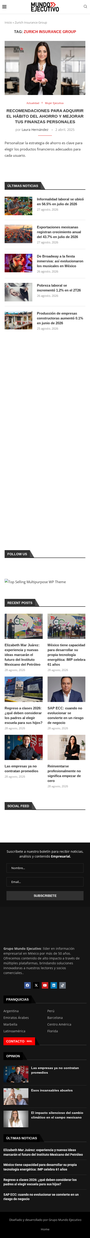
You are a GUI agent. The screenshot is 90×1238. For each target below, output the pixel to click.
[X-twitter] (36, 985)
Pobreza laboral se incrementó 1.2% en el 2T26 (59, 287)
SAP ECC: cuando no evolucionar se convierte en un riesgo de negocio (66, 715)
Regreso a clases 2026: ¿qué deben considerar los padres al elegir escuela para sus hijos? (23, 715)
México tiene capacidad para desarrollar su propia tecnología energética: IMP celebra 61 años (66, 654)
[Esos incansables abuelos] (15, 1096)
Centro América (59, 1024)
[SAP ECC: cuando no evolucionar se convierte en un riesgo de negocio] (67, 689)
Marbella (10, 1024)
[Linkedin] (54, 985)
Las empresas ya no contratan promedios (21, 768)
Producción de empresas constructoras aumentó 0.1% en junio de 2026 (60, 318)
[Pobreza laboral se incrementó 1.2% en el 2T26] (18, 292)
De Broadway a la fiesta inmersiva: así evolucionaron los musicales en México (60, 261)
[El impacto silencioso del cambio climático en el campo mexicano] (15, 1119)
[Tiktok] (62, 985)
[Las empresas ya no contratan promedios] (24, 747)
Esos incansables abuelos (52, 1090)
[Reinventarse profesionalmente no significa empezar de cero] (67, 747)
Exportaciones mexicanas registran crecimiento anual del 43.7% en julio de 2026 (59, 232)
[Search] (85, 7)
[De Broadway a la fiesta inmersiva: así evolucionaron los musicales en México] (18, 263)
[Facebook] (27, 985)
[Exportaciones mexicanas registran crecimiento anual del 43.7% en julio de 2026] (18, 234)
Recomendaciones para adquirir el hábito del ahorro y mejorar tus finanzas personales (45, 116)
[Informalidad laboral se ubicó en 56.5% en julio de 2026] (18, 206)
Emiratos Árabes (16, 1017)
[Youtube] (45, 985)
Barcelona (55, 1017)
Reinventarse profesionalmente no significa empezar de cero (64, 773)
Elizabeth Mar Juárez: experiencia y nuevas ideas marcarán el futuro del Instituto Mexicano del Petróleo (22, 654)
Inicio (8, 22)
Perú (50, 1011)
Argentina (11, 1011)
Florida (52, 1031)
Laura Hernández (35, 129)
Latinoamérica (14, 1031)
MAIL (29, 1041)
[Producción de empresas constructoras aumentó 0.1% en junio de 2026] (18, 320)
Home (45, 1229)
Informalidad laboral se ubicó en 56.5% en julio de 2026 (60, 201)
